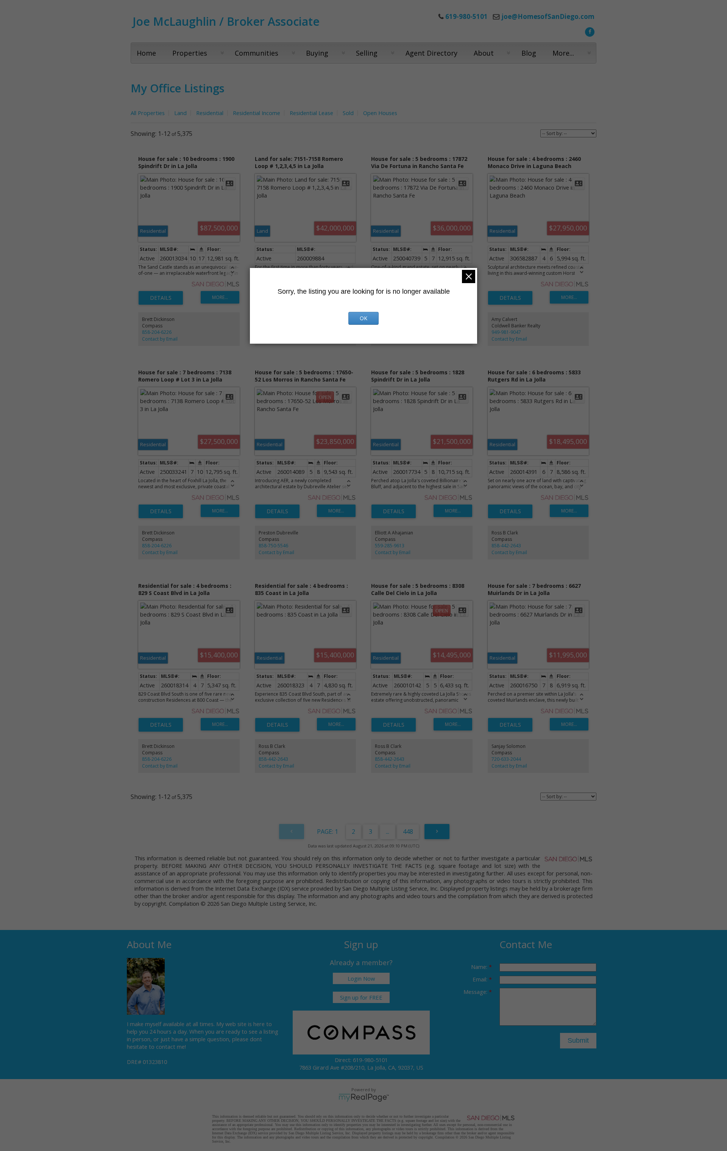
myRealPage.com (363, 1097)
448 (408, 831)
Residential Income (256, 113)
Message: (476, 991)
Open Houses (380, 113)
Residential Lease (311, 113)
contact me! (171, 1046)
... (387, 831)
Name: (480, 966)
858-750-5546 (273, 545)
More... (563, 53)
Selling (367, 53)
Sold (348, 113)
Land (180, 113)
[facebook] (588, 31)
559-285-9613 (389, 545)
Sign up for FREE (361, 997)
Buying (317, 53)
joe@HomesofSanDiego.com (547, 16)
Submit (578, 1040)
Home (146, 53)
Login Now (361, 978)
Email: (481, 979)
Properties (189, 53)
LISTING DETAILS (161, 298)
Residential (209, 113)
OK (363, 318)
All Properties (148, 113)
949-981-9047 (506, 332)
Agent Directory (431, 53)
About (484, 53)
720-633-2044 (506, 759)
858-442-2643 (506, 545)
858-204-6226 (157, 332)
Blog (528, 53)
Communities (256, 53)
